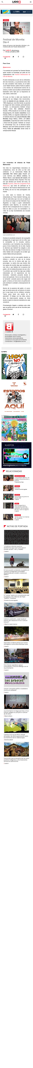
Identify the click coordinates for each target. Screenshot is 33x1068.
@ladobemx (15, 50)
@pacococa (6, 67)
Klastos (9, 445)
